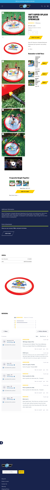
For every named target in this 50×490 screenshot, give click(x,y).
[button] (2, 6)
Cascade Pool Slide (37, 73)
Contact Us (4, 484)
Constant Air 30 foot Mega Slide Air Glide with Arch (37, 62)
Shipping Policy (5, 489)
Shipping (30, 27)
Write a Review (43, 332)
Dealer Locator (5, 481)
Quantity (30, 30)
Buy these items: (13, 195)
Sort (37, 336)
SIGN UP (21, 471)
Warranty (4, 486)
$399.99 (37, 69)
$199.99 (37, 76)
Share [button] (31, 49)
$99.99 (37, 86)
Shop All (4, 478)
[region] (38, 72)
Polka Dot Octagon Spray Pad (37, 81)
